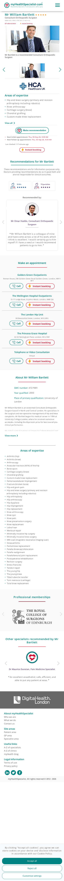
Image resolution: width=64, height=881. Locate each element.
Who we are (10, 716)
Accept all (32, 861)
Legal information (14, 759)
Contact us (9, 723)
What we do (10, 720)
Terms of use (10, 762)
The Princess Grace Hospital (32, 333)
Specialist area (11, 738)
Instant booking (27, 23)
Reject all (32, 868)
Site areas (9, 728)
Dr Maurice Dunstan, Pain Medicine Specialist (32, 669)
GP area (8, 735)
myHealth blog (11, 754)
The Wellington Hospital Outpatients (32, 295)
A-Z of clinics (10, 750)
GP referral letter (10, 23)
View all (9, 123)
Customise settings (32, 876)
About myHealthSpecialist (18, 713)
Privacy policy (10, 766)
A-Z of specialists (12, 747)
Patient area (10, 732)
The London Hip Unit (32, 314)
